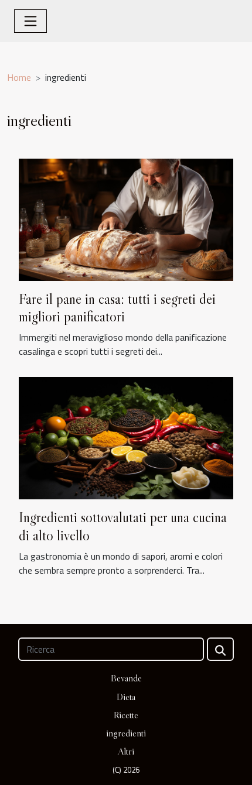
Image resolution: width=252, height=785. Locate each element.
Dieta (126, 696)
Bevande (126, 678)
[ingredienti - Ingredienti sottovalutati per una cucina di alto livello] (126, 437)
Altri (126, 751)
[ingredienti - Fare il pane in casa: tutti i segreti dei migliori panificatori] (126, 218)
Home (19, 77)
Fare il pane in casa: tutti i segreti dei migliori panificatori (117, 307)
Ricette (126, 715)
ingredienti (126, 733)
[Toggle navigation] (30, 21)
